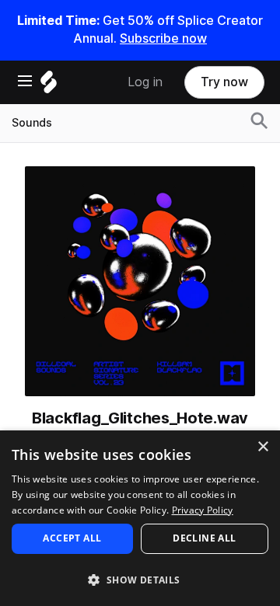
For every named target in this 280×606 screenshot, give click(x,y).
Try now (224, 82)
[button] (140, 579)
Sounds (32, 123)
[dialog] (140, 518)
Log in (145, 82)
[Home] (48, 86)
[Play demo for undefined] (140, 281)
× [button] (262, 447)
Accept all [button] (72, 538)
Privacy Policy (202, 510)
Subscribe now (163, 38)
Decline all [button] (204, 538)
